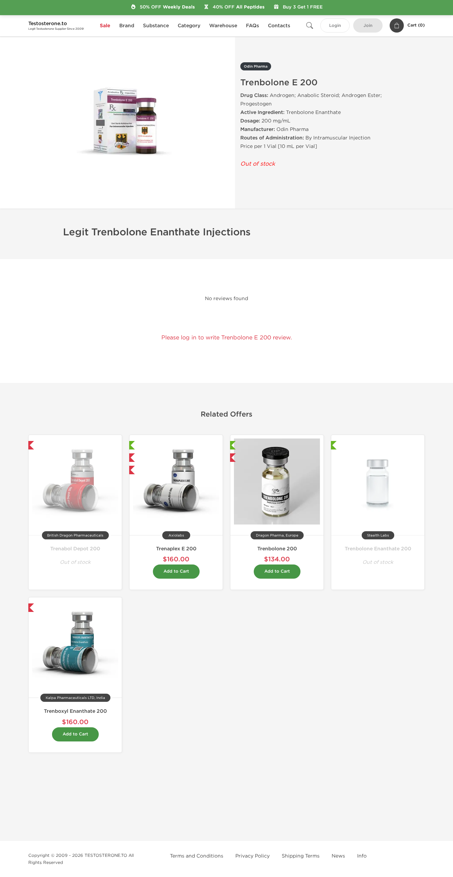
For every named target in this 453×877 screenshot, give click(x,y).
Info (362, 856)
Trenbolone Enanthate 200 (378, 549)
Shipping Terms (301, 856)
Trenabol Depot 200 (75, 549)
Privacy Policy (252, 856)
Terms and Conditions (196, 856)
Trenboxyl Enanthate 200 (75, 711)
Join (367, 25)
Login (335, 25)
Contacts (279, 26)
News (338, 856)
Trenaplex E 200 (176, 549)
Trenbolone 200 (277, 549)
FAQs (252, 26)
